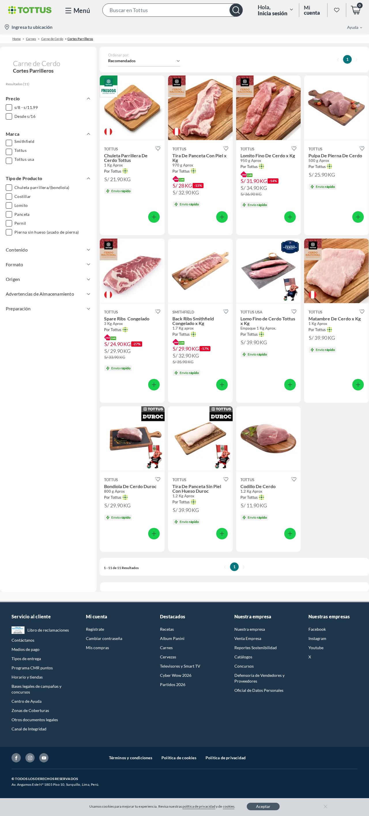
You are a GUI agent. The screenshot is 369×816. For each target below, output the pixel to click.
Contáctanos (23, 640)
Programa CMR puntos (32, 667)
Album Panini (172, 638)
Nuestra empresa (249, 629)
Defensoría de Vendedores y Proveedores (259, 678)
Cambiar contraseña (104, 638)
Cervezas (168, 656)
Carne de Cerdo (52, 39)
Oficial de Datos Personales (258, 690)
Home (16, 39)
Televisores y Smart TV (180, 666)
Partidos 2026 (172, 684)
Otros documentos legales (35, 719)
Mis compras (97, 647)
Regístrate (95, 629)
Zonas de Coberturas (30, 710)
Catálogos (243, 656)
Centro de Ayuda (27, 701)
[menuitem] (351, 27)
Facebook (317, 629)
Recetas (167, 629)
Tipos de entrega (26, 658)
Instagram (317, 638)
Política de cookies (178, 757)
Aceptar (263, 806)
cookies (229, 806)
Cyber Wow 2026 (175, 675)
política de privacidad (198, 806)
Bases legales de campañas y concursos (36, 689)
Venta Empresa (247, 638)
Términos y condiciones (130, 757)
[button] (172, 10)
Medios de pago (25, 649)
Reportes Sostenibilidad (255, 647)
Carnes (31, 39)
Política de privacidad (226, 757)
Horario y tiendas (27, 677)
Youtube (315, 647)
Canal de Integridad (29, 728)
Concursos (244, 666)
